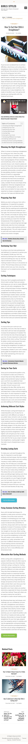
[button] (21, 123)
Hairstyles (14, 23)
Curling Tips (6, 133)
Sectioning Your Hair (9, 129)
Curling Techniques (8, 131)
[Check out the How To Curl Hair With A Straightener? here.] (9, 638)
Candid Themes (16, 740)
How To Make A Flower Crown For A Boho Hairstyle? (14, 673)
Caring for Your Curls (9, 135)
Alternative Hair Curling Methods (13, 142)
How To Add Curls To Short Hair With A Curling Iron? (14, 700)
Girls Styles (8, 6)
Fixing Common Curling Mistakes (12, 140)
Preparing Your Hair (8, 127)
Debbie (19, 33)
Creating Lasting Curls (9, 138)
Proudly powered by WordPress (11, 738)
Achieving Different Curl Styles (12, 137)
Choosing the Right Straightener (12, 125)
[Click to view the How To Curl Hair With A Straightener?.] (9, 503)
